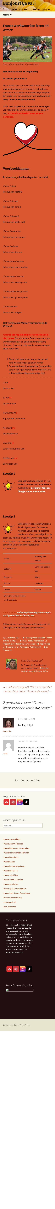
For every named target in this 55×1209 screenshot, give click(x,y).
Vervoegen (24, 647)
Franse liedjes (9, 861)
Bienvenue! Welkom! (12, 839)
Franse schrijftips (10, 875)
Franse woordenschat (12, 897)
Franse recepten (10, 870)
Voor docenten (9, 906)
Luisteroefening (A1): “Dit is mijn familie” (27, 687)
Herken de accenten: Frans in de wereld (27, 691)
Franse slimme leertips (13, 879)
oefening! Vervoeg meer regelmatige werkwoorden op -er (27, 614)
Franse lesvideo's (10, 857)
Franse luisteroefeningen (14, 866)
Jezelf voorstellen (36, 640)
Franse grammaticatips (35, 637)
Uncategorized (9, 902)
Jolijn (5, 753)
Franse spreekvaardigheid (14, 888)
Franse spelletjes (10, 884)
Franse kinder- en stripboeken (16, 848)
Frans (24, 640)
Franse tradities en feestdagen (16, 893)
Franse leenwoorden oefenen (16, 852)
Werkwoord (35, 647)
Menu (6, 14)
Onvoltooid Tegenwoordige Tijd (25, 643)
